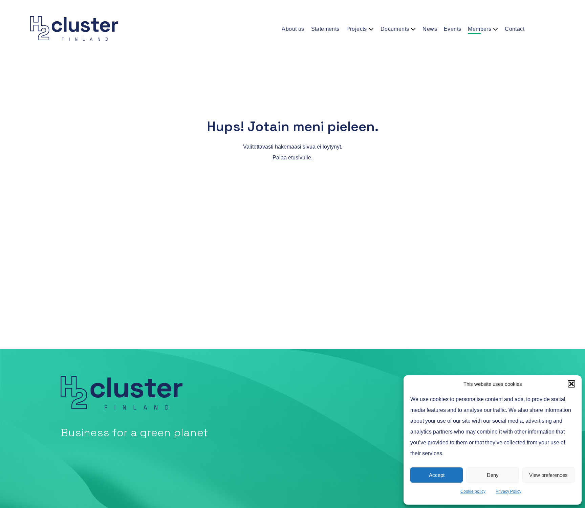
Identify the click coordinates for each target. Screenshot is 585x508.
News (429, 29)
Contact (514, 29)
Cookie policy (472, 491)
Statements (325, 29)
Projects (356, 29)
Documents (395, 29)
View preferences (548, 475)
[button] (571, 383)
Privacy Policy (508, 491)
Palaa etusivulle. (292, 157)
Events (452, 29)
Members (479, 29)
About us (293, 29)
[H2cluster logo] (89, 28)
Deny (493, 475)
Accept (437, 475)
